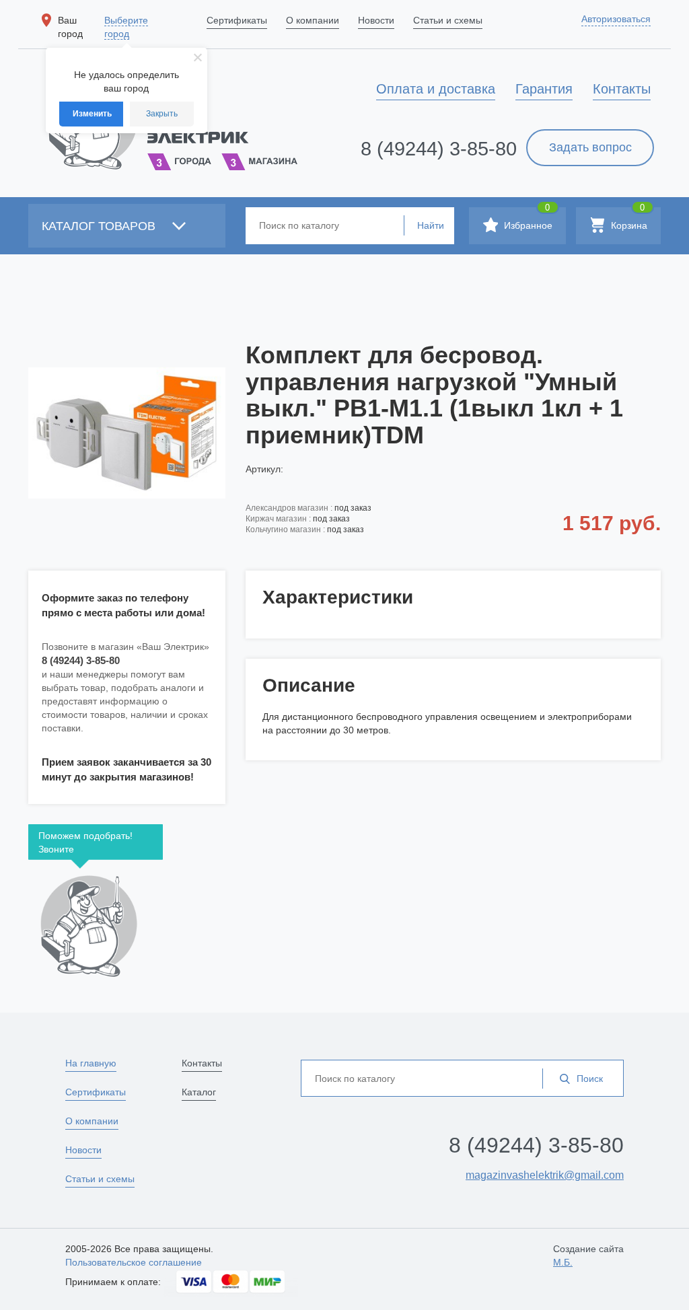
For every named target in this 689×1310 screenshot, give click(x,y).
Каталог (199, 1092)
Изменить (92, 113)
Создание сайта (588, 1255)
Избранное (526, 219)
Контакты (202, 1063)
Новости (83, 1149)
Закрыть (162, 113)
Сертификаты (95, 1092)
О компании (91, 1121)
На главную (90, 1063)
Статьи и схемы (100, 1178)
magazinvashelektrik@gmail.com (545, 1175)
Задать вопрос (590, 147)
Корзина (627, 219)
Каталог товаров (100, 226)
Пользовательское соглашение (133, 1262)
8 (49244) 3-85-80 (439, 148)
